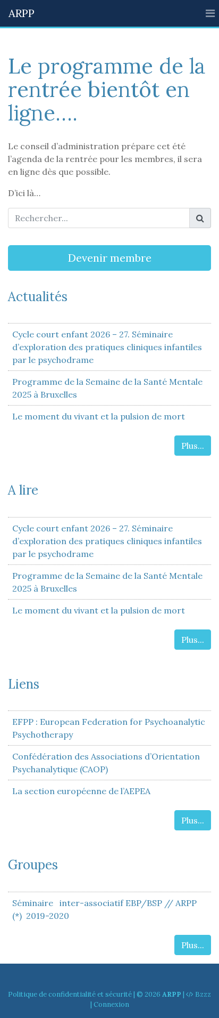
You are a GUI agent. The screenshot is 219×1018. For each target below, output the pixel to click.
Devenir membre (109, 257)
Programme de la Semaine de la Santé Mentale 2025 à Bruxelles (107, 388)
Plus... (192, 445)
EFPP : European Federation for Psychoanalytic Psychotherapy (108, 728)
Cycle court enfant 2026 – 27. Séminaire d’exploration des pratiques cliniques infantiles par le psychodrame (107, 347)
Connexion (111, 1004)
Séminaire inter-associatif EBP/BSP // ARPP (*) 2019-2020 (104, 909)
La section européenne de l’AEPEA (81, 791)
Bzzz (203, 994)
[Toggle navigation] (210, 13)
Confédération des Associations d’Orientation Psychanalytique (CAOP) (106, 762)
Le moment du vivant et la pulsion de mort (98, 416)
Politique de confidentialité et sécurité (70, 994)
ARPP (22, 13)
